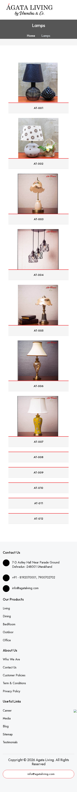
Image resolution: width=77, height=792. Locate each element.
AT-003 (38, 219)
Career (7, 710)
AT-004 (39, 275)
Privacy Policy (11, 691)
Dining (7, 616)
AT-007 (38, 442)
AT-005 (38, 330)
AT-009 (38, 472)
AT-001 (38, 108)
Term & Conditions (14, 683)
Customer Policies (14, 675)
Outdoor (8, 632)
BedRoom (9, 624)
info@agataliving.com (41, 774)
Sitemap (8, 734)
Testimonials (10, 742)
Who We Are (11, 659)
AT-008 (38, 457)
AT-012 (38, 519)
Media (7, 718)
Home (31, 36)
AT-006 (38, 386)
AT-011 (38, 503)
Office (7, 640)
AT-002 (38, 164)
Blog (6, 726)
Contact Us (9, 667)
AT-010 (38, 488)
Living (6, 608)
